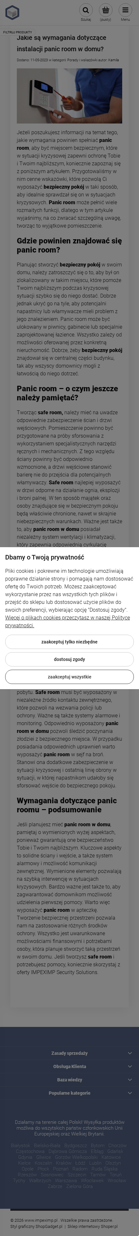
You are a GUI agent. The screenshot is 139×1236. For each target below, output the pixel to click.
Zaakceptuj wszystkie (69, 676)
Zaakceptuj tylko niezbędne (69, 641)
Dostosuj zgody (69, 659)
